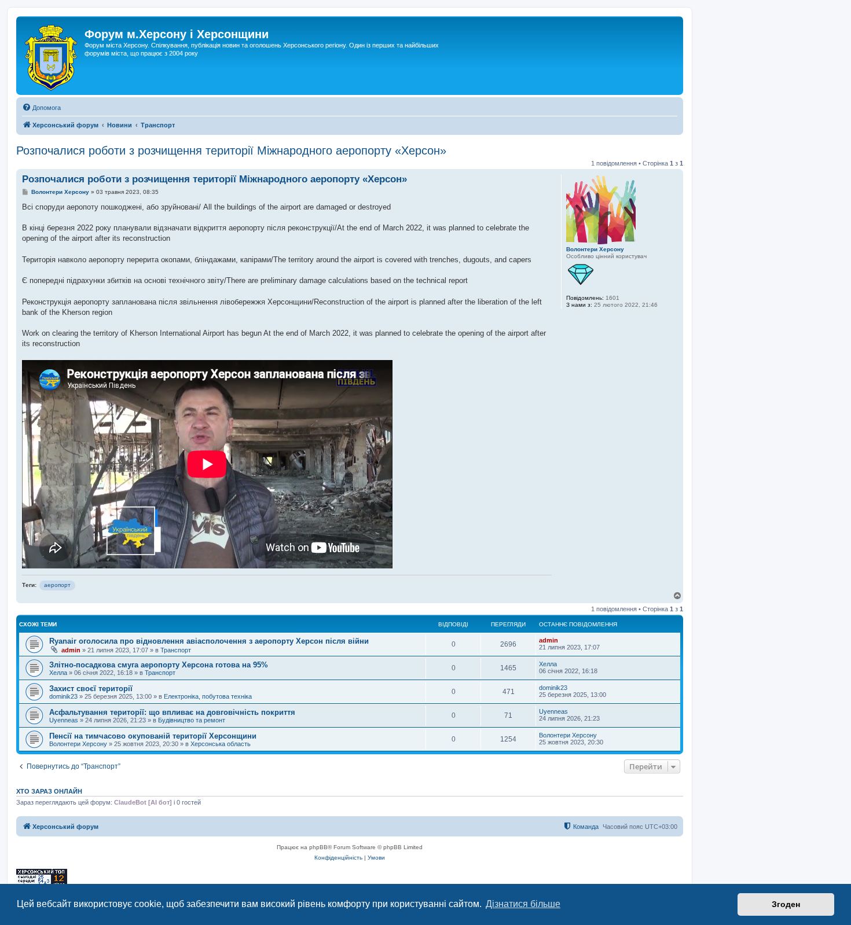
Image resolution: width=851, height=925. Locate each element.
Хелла (58, 672)
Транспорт (175, 650)
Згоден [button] (786, 904)
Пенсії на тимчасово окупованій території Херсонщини (152, 736)
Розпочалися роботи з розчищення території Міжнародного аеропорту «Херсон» (231, 150)
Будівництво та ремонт (191, 720)
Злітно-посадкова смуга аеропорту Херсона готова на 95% (158, 664)
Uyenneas (63, 720)
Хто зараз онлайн (49, 791)
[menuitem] (41, 108)
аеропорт (57, 585)
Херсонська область (220, 743)
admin (70, 650)
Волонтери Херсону (595, 249)
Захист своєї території (91, 688)
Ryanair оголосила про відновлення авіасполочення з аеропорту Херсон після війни (209, 641)
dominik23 (63, 696)
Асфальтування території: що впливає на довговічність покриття (172, 712)
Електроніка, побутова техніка (208, 696)
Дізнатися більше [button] (523, 904)
